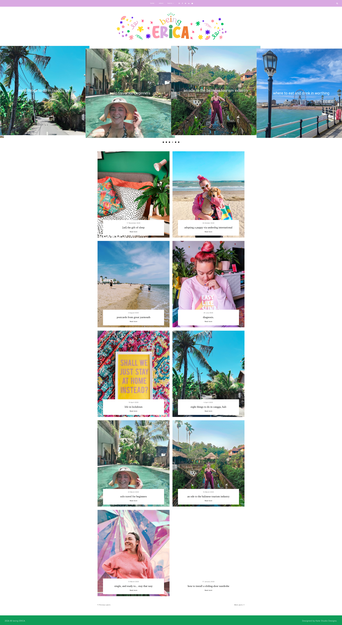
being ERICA (19, 621)
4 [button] (173, 142)
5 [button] (176, 142)
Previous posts (105, 605)
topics (170, 3)
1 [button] (163, 142)
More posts (238, 605)
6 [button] (179, 142)
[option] (45, 93)
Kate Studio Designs (326, 621)
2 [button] (167, 142)
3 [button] (170, 142)
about (161, 3)
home (152, 3)
